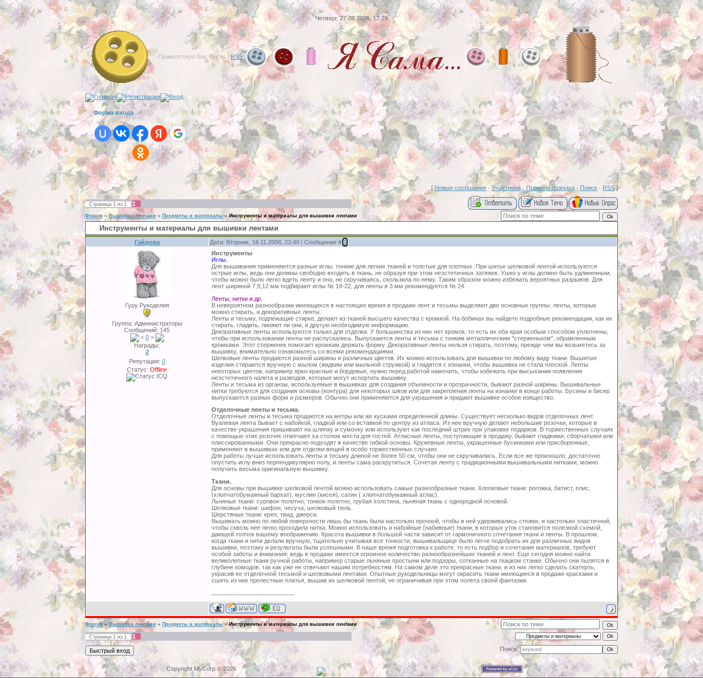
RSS (237, 56)
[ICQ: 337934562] (272, 608)
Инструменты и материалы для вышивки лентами (293, 215)
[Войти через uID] (102, 133)
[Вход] (171, 96)
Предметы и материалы (192, 215)
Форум (94, 215)
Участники (506, 187)
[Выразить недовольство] (159, 337)
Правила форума (550, 187)
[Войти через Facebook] (140, 133)
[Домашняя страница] (241, 608)
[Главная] (100, 96)
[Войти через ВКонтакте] (121, 133)
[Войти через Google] (178, 133)
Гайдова (147, 242)
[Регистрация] (138, 96)
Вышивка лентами (132, 215)
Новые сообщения (460, 187)
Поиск (588, 187)
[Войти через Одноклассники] (140, 152)
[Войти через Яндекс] (158, 133)
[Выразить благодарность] (134, 337)
